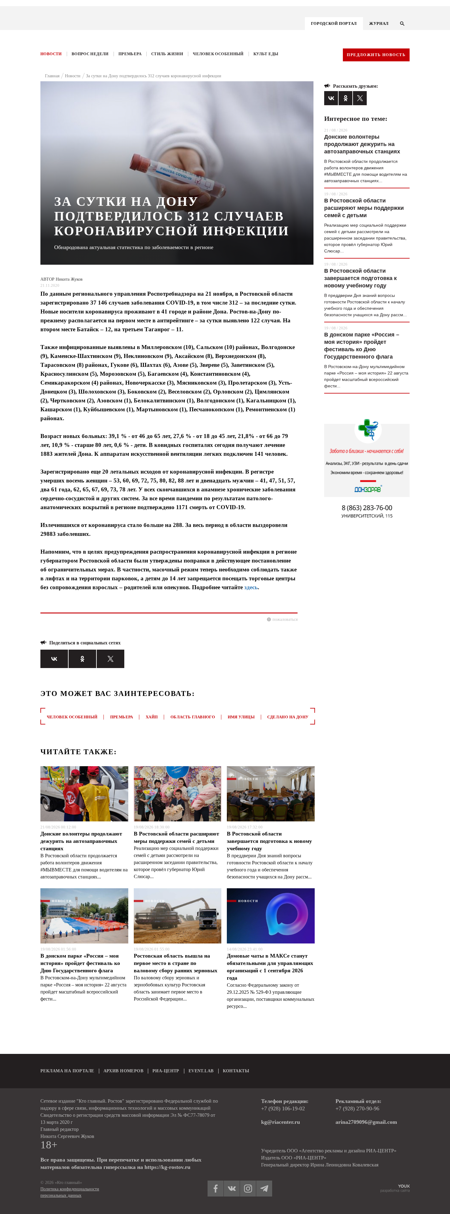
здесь (251, 587)
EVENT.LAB (201, 1071)
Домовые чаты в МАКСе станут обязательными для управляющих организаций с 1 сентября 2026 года (270, 967)
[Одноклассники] (82, 659)
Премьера (129, 54)
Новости (51, 54)
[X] (110, 659)
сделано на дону (288, 717)
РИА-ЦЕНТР (165, 1071)
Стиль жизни (167, 54)
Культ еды (266, 54)
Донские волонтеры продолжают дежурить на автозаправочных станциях (81, 841)
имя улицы (241, 717)
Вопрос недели (90, 54)
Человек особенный (218, 54)
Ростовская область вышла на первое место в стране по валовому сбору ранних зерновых (175, 963)
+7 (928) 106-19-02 (283, 1108)
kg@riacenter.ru (280, 1122)
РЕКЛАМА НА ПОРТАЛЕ (67, 1071)
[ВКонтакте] (54, 659)
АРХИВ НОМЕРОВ (123, 1071)
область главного (193, 717)
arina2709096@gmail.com (366, 1122)
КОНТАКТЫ (236, 1071)
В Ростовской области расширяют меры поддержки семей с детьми (176, 837)
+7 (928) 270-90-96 (357, 1108)
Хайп (152, 717)
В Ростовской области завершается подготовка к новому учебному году (269, 841)
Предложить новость (376, 54)
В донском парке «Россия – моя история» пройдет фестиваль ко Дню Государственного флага (80, 963)
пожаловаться (285, 619)
